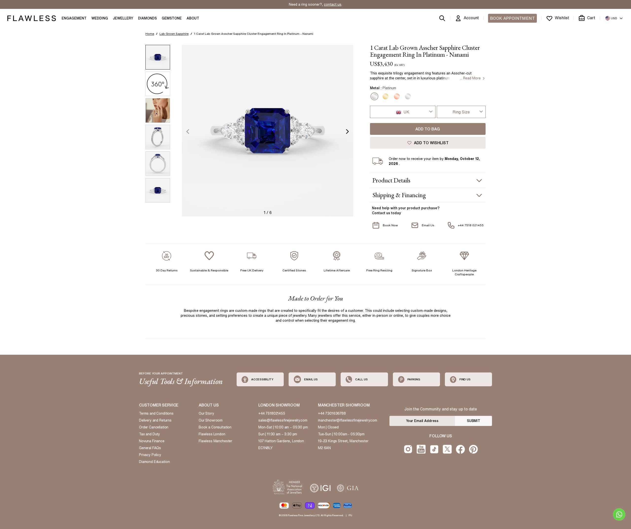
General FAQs (150, 448)
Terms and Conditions (156, 413)
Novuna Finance (151, 441)
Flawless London (212, 434)
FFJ (350, 515)
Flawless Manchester (215, 441)
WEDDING (99, 18)
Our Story (206, 413)
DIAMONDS (147, 18)
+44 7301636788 (332, 413)
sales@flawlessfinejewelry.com (282, 420)
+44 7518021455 (271, 413)
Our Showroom (211, 420)
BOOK (512, 18)
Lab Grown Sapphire (174, 33)
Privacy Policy (150, 455)
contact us (332, 4)
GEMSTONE (172, 18)
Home (149, 33)
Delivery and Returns (155, 420)
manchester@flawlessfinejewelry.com (347, 420)
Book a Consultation (215, 427)
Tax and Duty (149, 434)
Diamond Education (154, 461)
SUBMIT (473, 421)
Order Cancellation (153, 427)
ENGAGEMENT (74, 18)
